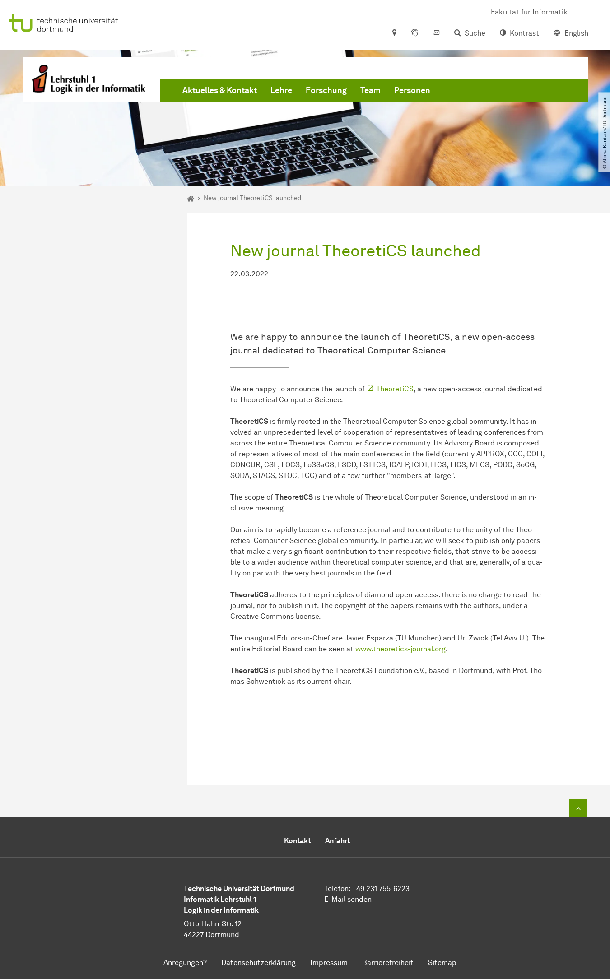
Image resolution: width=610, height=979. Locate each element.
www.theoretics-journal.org (400, 649)
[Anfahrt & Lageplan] (394, 33)
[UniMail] (436, 33)
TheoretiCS (395, 389)
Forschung (326, 90)
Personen (412, 90)
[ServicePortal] (414, 33)
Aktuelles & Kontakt (219, 90)
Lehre (281, 90)
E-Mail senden (348, 899)
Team (370, 90)
